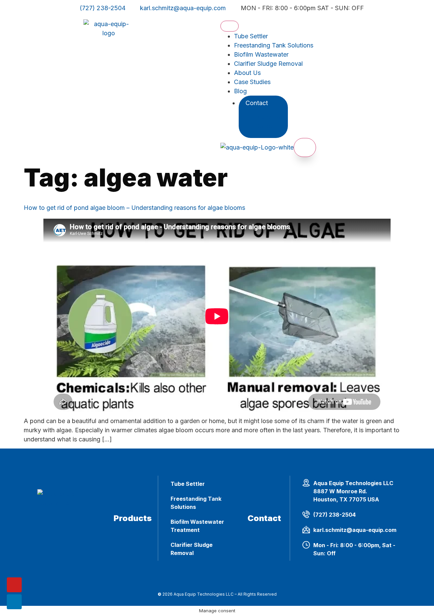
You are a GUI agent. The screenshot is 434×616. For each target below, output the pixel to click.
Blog (240, 91)
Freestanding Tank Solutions (273, 45)
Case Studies (252, 81)
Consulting (270, 126)
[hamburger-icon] (229, 26)
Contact (256, 102)
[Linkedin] (14, 601)
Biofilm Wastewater (261, 54)
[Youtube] (14, 584)
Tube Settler (251, 36)
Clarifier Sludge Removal (268, 63)
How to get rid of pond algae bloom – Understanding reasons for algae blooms (134, 207)
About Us (247, 72)
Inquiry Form (270, 116)
